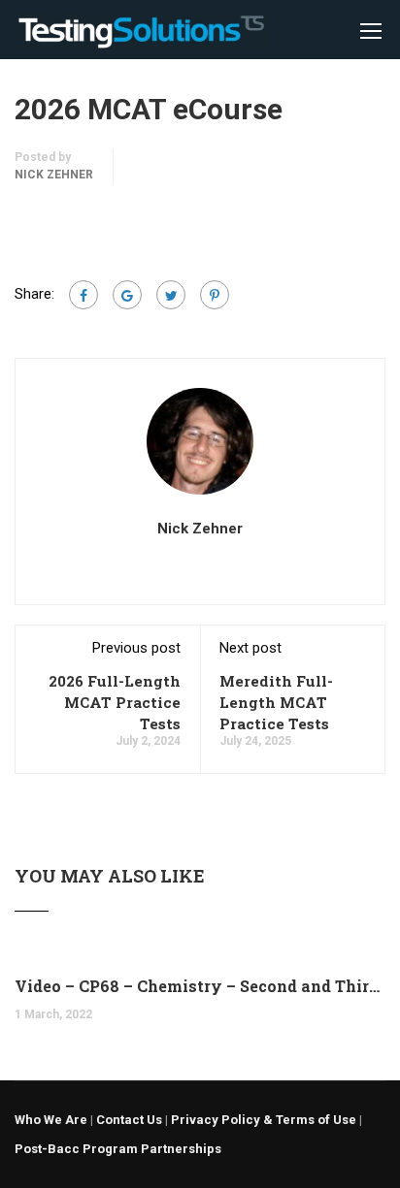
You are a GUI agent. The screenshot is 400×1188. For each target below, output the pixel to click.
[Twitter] (170, 294)
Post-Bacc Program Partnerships (118, 1148)
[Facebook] (83, 294)
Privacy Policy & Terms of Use (263, 1119)
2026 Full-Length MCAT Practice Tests (115, 702)
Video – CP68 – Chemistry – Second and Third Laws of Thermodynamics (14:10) (200, 986)
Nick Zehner (54, 174)
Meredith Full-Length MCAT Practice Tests (276, 702)
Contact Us (129, 1119)
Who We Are (51, 1119)
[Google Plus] (127, 294)
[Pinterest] (214, 294)
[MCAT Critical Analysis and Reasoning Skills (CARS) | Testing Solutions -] (141, 34)
